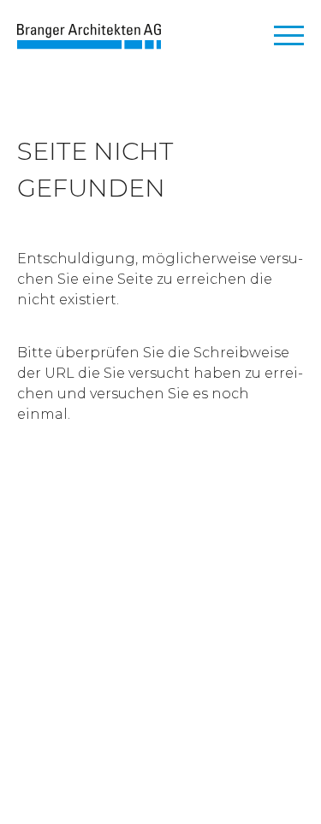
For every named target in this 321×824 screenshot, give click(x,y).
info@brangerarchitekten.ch (120, 665)
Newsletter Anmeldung (101, 575)
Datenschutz (156, 741)
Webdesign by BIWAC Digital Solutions (157, 770)
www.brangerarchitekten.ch (117, 686)
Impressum (57, 741)
